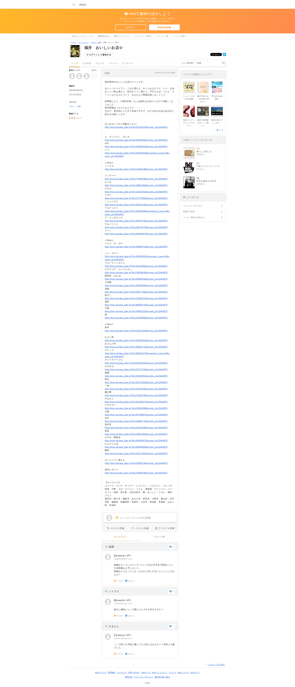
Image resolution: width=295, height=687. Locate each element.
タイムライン (121, 537)
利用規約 (112, 672)
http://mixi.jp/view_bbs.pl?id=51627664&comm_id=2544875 (136, 330)
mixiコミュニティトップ (82, 36)
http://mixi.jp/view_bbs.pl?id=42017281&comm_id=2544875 (136, 453)
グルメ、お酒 (96, 42)
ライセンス (122, 672)
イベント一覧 (162, 36)
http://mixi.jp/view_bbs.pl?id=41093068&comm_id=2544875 (136, 317)
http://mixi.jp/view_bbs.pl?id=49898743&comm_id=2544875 (136, 246)
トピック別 (159, 537)
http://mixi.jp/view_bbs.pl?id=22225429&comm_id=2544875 (136, 127)
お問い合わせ (134, 672)
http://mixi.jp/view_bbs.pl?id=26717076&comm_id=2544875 (136, 369)
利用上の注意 (189, 211)
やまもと (114, 626)
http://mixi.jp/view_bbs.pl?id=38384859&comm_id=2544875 (136, 447)
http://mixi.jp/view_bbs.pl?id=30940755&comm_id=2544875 (136, 221)
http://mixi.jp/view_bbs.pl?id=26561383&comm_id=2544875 (136, 434)
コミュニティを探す (143, 36)
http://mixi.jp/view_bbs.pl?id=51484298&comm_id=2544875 (136, 169)
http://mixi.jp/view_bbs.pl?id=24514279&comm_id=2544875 (136, 227)
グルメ (79, 118)
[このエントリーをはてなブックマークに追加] (224, 55)
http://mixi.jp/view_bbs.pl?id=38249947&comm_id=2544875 (136, 440)
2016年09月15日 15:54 (123, 603)
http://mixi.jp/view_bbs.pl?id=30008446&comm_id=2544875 (136, 279)
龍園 (111, 546)
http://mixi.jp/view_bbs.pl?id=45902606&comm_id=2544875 (136, 285)
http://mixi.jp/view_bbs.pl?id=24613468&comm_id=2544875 (136, 427)
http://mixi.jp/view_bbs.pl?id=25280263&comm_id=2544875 (136, 146)
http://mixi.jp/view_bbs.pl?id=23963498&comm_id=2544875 (136, 408)
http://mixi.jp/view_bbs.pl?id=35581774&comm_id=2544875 (136, 347)
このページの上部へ (216, 665)
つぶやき (86, 63)
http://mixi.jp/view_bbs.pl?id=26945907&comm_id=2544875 (136, 233)
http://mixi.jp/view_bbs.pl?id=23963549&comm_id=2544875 (136, 473)
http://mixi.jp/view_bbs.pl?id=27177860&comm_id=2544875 (136, 198)
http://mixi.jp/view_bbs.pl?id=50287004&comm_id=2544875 (136, 363)
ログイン (130, 27)
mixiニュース (183, 672)
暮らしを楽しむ (204, 151)
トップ (74, 63)
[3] (116, 555)
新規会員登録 (164, 27)
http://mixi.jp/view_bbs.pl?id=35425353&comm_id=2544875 (136, 340)
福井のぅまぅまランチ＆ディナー (189, 123)
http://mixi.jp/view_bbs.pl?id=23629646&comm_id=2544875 (136, 272)
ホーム (73, 42)
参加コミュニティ (122, 36)
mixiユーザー (124, 555)
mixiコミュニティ (159, 672)
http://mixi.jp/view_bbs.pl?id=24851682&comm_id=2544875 (136, 185)
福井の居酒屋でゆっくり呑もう (203, 123)
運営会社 (129, 677)
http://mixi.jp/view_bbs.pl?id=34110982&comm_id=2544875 (136, 266)
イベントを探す (179, 36)
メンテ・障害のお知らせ (194, 217)
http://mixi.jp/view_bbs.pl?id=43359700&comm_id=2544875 (136, 463)
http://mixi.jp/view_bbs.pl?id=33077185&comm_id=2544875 (136, 292)
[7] (116, 635)
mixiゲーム (146, 672)
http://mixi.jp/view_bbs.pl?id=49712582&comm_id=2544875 (136, 382)
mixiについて (101, 672)
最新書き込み (104, 36)
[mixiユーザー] (108, 557)
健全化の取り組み (162, 677)
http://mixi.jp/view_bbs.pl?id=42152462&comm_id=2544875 (136, 191)
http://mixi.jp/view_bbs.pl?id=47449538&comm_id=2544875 (136, 179)
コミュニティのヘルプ (193, 206)
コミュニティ (83, 42)
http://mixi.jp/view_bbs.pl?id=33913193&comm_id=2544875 (136, 204)
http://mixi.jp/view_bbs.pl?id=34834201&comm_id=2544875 (136, 311)
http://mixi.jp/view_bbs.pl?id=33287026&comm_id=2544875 (136, 389)
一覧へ (217, 130)
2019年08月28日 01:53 (123, 559)
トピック (99, 63)
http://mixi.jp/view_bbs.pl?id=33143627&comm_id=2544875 (136, 402)
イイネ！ (120, 581)
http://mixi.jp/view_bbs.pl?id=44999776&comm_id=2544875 (136, 421)
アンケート (127, 63)
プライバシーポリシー (143, 677)
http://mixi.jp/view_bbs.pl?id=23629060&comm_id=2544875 (136, 140)
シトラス (114, 591)
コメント (131, 581)
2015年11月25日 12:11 (123, 638)
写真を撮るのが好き (206, 181)
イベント (113, 63)
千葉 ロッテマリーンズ (208, 166)
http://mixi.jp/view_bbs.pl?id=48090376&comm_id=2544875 (136, 305)
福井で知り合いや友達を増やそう (203, 99)
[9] (116, 600)
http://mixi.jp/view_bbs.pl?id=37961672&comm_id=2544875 (136, 298)
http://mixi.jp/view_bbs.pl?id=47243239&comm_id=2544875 (136, 395)
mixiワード (195, 672)
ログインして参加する (100, 54)
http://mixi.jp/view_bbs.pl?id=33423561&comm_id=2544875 (136, 376)
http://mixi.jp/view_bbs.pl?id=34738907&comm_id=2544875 (136, 414)
